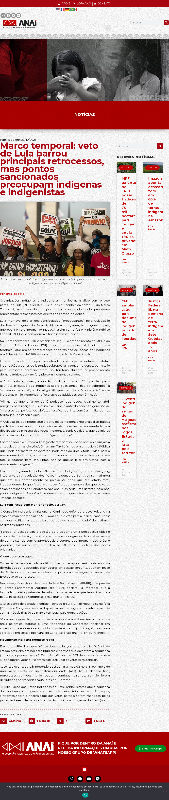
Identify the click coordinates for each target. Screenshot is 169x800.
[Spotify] (18, 15)
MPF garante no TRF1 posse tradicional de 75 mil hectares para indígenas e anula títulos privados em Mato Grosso (131, 215)
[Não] (163, 791)
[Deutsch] (67, 9)
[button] (108, 28)
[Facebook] (8, 15)
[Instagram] (3, 15)
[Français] (63, 9)
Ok (85, 795)
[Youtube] (13, 15)
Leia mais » (125, 261)
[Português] (71, 9)
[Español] (75, 9)
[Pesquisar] (166, 22)
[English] (58, 9)
